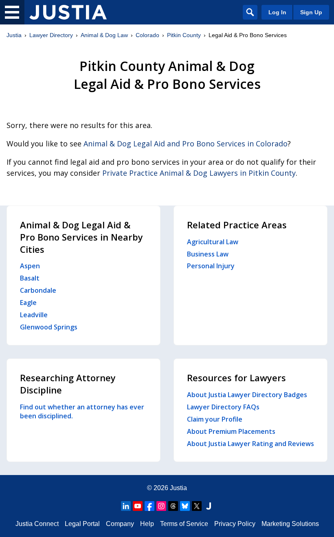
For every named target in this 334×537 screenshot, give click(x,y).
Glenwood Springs (48, 327)
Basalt (30, 278)
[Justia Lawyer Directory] (68, 12)
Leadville (34, 314)
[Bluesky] (185, 506)
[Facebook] (149, 506)
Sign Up (311, 12)
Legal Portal (82, 523)
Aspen (30, 265)
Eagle (28, 302)
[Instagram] (161, 506)
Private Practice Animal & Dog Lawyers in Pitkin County (199, 173)
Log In (277, 12)
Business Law (208, 254)
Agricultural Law (212, 241)
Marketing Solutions (290, 523)
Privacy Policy (234, 523)
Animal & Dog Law (104, 35)
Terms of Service (184, 523)
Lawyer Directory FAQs (223, 406)
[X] (197, 506)
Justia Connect (37, 523)
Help (147, 523)
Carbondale (38, 290)
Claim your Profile (214, 419)
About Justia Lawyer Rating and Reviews (250, 443)
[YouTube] (138, 506)
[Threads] (173, 506)
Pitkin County (184, 35)
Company (120, 523)
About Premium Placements (231, 431)
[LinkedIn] (126, 506)
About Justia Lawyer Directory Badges (247, 394)
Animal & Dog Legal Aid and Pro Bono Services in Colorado (186, 143)
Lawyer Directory (51, 35)
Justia (14, 35)
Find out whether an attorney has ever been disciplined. (82, 411)
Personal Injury (211, 265)
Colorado (147, 35)
